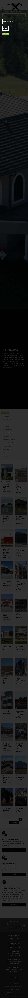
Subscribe (5, 34)
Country (5, 25)
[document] (14, 499)
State (4, 31)
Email (4, 18)
